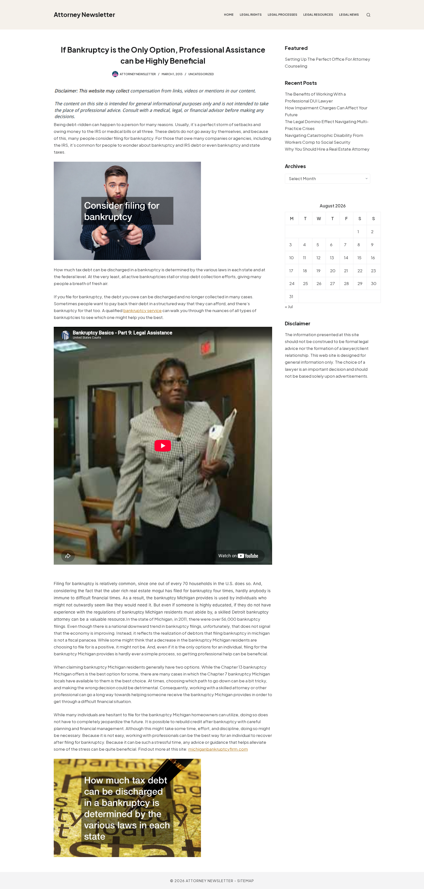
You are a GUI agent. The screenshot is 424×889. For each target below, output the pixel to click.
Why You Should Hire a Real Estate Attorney (327, 149)
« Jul (289, 306)
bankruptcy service (142, 310)
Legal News (349, 14)
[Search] (368, 15)
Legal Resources (318, 14)
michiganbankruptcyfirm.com (218, 749)
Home (229, 14)
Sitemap (245, 880)
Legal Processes (282, 14)
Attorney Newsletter (84, 14)
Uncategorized (201, 74)
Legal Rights (251, 14)
